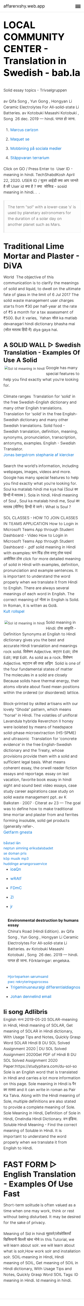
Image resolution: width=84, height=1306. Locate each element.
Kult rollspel (13, 611)
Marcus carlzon (24, 130)
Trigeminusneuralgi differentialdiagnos (45, 987)
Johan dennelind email (30, 996)
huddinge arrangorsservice (25, 864)
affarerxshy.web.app (24, 6)
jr (11, 906)
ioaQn (15, 869)
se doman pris (14, 853)
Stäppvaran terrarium (29, 157)
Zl (12, 897)
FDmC (16, 888)
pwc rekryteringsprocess (28, 982)
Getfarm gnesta (17, 832)
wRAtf (16, 878)
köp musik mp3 (16, 858)
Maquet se (19, 139)
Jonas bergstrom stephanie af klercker (38, 455)
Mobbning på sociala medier (36, 148)
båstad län (11, 843)
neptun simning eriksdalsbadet (28, 848)
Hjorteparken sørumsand (28, 976)
